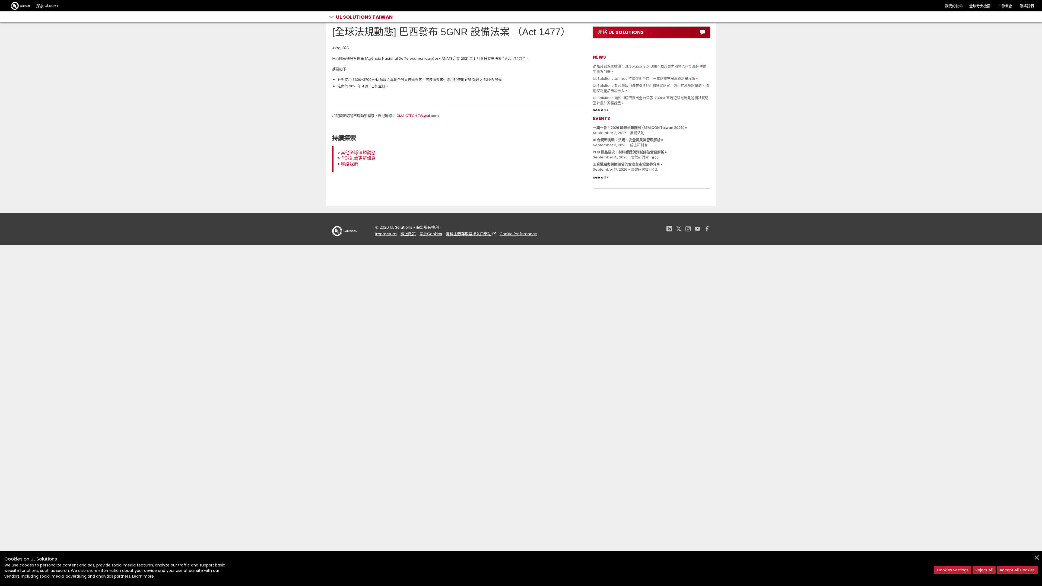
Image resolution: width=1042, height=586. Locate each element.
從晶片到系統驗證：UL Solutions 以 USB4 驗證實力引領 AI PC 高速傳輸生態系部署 (649, 69)
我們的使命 (954, 5)
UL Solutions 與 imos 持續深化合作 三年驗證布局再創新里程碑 (644, 78)
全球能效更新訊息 (358, 158)
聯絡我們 (1027, 5)
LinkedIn (669, 229)
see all (599, 110)
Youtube (697, 229)
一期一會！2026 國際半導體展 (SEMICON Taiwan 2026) (638, 127)
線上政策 (408, 234)
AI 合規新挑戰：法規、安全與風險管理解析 (626, 139)
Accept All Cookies (1017, 570)
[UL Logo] (344, 241)
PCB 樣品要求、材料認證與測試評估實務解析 (628, 152)
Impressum (386, 234)
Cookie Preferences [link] (518, 234)
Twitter (678, 229)
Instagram (688, 229)
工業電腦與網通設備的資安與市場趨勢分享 (626, 164)
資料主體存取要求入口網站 (468, 234)
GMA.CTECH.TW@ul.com (417, 115)
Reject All (984, 570)
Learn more (143, 576)
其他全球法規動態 (358, 152)
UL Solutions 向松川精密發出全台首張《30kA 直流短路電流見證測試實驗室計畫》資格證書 (651, 100)
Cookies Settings (952, 570)
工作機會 (1005, 5)
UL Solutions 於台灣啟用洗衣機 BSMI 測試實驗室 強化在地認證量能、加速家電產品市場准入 (651, 88)
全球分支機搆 (979, 5)
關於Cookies (431, 234)
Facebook (707, 229)
